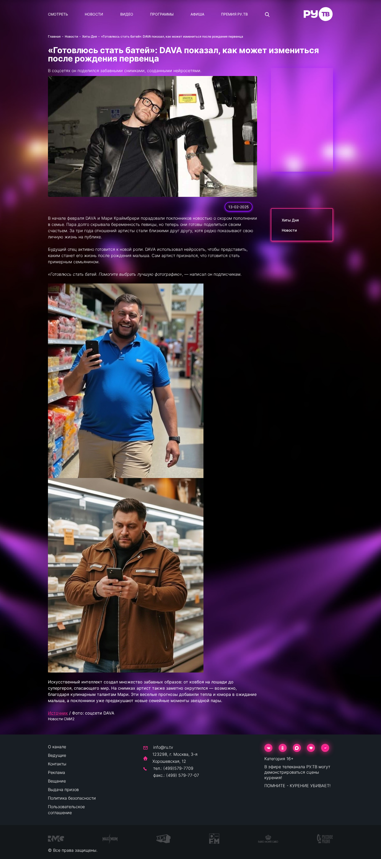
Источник (58, 713)
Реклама (56, 772)
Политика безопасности (72, 798)
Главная (54, 36)
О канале (57, 746)
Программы (162, 14)
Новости (94, 14)
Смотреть (58, 14)
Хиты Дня (89, 36)
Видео (126, 14)
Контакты (57, 763)
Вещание (57, 781)
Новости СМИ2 (61, 719)
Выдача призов (63, 789)
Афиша (197, 14)
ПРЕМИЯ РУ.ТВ (234, 14)
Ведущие (57, 755)
